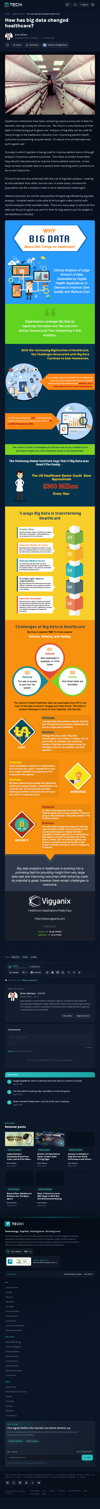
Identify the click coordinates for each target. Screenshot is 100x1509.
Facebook (37, 972)
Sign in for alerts (83, 1016)
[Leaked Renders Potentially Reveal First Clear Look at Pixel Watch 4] (19, 1139)
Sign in (85, 5)
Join (89, 1457)
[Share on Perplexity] (52, 972)
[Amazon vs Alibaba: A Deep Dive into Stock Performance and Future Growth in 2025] (80, 1139)
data (25, 957)
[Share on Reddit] (57, 972)
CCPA (85, 1491)
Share (18, 45)
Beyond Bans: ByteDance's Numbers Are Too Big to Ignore (19, 1196)
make (33, 957)
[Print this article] (79, 972)
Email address (12, 1452)
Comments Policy (74, 1491)
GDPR (44, 1494)
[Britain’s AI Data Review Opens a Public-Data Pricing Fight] (50, 1139)
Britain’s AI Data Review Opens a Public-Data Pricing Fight (49, 1156)
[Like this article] (7, 45)
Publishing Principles (73, 1274)
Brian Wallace (21, 35)
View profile (67, 1016)
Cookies (52, 1491)
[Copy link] (69, 972)
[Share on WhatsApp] (63, 972)
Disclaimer (61, 1491)
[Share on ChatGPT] (47, 972)
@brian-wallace (26, 997)
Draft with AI (35, 967)
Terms (44, 1491)
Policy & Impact (44, 1150)
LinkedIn (15, 972)
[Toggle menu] (92, 4)
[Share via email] (74, 972)
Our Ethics (88, 1274)
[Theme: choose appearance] (68, 4)
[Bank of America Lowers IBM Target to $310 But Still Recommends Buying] (50, 1178)
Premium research (15, 1441)
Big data (15, 957)
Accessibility (34, 1494)
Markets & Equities (14, 1150)
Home (7, 14)
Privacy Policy (35, 1491)
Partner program (32, 1441)
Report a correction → (30, 980)
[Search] (75, 4)
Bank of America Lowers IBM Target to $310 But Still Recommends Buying (50, 1196)
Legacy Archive (18, 14)
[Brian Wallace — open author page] (9, 36)
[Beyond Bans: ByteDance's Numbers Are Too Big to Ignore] (19, 1178)
